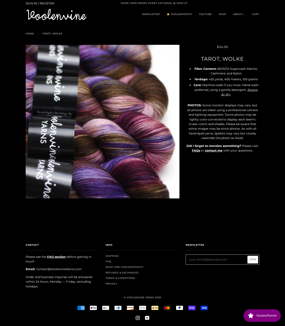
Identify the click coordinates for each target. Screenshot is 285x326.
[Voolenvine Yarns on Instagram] (138, 318)
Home (30, 33)
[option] (102, 121)
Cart (255, 14)
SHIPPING (112, 256)
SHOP (222, 14)
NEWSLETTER (151, 14)
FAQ (108, 261)
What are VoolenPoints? (125, 267)
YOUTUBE (205, 14)
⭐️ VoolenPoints (179, 14)
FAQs (196, 150)
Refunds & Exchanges (122, 272)
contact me (213, 150)
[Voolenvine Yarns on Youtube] (147, 318)
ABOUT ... (239, 14)
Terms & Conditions (120, 278)
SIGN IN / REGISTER (40, 3)
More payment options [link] (222, 203)
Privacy (111, 283)
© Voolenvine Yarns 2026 (142, 297)
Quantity (222, 159)
